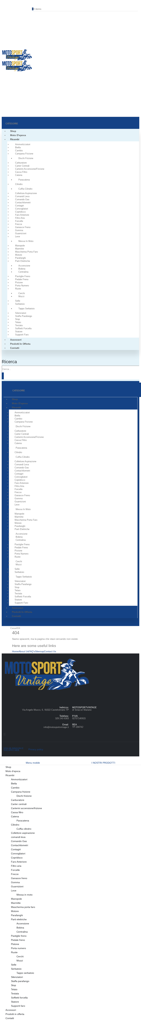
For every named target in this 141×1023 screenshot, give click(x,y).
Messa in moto (25, 241)
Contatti (14, 348)
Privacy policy (35, 749)
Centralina (23, 272)
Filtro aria (20, 218)
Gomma (19, 230)
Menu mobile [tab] (33, 762)
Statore (18, 331)
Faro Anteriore (22, 215)
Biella (18, 147)
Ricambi (14, 139)
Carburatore (21, 162)
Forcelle (19, 221)
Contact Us (50, 651)
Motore (18, 255)
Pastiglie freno (22, 276)
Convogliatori (21, 208)
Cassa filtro (21, 172)
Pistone (19, 282)
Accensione (24, 265)
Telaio (18, 322)
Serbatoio (20, 304)
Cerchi (21, 293)
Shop (13, 131)
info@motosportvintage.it (56, 727)
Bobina (21, 268)
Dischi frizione (25, 158)
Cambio (19, 150)
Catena (18, 175)
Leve (17, 236)
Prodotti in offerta (20, 343)
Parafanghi (20, 258)
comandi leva (22, 196)
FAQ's (32, 651)
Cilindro (19, 184)
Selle (17, 301)
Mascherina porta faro (26, 251)
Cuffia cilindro (25, 189)
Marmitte (19, 248)
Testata (19, 325)
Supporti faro (22, 334)
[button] (9, 361)
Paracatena (24, 179)
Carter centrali (22, 166)
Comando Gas (22, 199)
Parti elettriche (22, 261)
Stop (17, 319)
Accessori (15, 339)
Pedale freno (21, 279)
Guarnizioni (20, 233)
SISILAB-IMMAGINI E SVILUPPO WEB (13, 749)
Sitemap (39, 651)
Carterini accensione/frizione (29, 169)
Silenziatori (20, 313)
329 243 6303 (62, 718)
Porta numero (22, 285)
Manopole (20, 245)
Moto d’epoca (18, 135)
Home (15, 651)
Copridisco (20, 212)
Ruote (18, 288)
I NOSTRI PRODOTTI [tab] (103, 762)
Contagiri (19, 205)
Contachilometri (23, 202)
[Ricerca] (3, 375)
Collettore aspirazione (26, 193)
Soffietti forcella (23, 328)
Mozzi (21, 296)
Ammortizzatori (22, 144)
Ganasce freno (22, 227)
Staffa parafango (23, 316)
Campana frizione (24, 153)
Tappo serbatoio (26, 308)
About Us (24, 651)
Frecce (18, 224)
